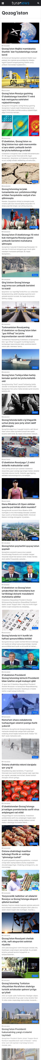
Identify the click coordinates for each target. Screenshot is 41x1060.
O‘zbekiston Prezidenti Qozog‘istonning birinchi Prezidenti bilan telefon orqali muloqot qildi (20, 678)
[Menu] (3, 3)
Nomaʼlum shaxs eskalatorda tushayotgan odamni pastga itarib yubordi (19, 723)
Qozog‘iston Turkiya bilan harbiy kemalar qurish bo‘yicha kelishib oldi (19, 378)
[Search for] (38, 3)
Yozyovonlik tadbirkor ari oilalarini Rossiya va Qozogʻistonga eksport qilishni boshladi (20, 899)
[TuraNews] (20, 3)
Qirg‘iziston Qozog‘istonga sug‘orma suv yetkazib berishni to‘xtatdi (18, 285)
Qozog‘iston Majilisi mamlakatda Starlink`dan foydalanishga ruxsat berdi (19, 51)
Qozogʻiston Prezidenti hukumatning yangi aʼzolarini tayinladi (17, 1032)
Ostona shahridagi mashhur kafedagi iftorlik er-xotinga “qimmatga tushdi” (16, 854)
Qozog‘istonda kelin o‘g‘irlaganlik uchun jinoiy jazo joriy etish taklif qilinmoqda (19, 423)
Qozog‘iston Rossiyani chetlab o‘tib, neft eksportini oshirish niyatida (18, 941)
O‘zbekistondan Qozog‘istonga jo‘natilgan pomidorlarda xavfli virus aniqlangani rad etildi (20, 809)
